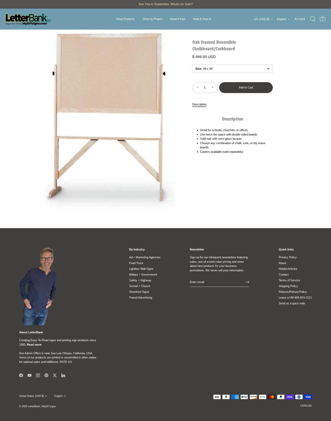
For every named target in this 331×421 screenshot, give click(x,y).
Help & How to (202, 19)
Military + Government (143, 274)
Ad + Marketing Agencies (145, 257)
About (282, 263)
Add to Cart (246, 87)
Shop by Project (152, 19)
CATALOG (306, 405)
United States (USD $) (31, 396)
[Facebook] (21, 375)
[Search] (313, 19)
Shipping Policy (288, 286)
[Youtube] (29, 375)
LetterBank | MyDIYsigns (42, 406)
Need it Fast (177, 19)
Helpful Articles (288, 268)
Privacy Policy (288, 257)
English (281, 19)
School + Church (139, 286)
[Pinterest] (46, 375)
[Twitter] (55, 375)
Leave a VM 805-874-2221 (295, 297)
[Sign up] (247, 282)
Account (300, 19)
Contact (283, 274)
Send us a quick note (292, 303)
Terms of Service (289, 280)
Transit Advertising (140, 297)
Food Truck (136, 263)
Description (199, 104)
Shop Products (125, 19)
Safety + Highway (140, 280)
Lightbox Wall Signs (141, 268)
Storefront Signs (139, 291)
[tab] (201, 104)
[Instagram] (38, 375)
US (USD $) (261, 19)
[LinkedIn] (63, 375)
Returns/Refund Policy (293, 291)
